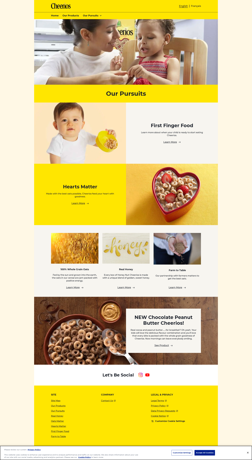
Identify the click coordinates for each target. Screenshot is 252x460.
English (183, 6)
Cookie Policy (84, 457)
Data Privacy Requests (164, 411)
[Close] (248, 453)
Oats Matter (57, 421)
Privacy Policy (159, 406)
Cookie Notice (159, 416)
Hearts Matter (58, 426)
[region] (126, 453)
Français (196, 6)
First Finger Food (60, 431)
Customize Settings (182, 453)
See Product (161, 345)
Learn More (170, 142)
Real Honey (57, 416)
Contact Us (108, 400)
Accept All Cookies (204, 453)
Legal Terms (159, 400)
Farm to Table (58, 436)
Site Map (55, 400)
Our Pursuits (58, 411)
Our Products (58, 406)
